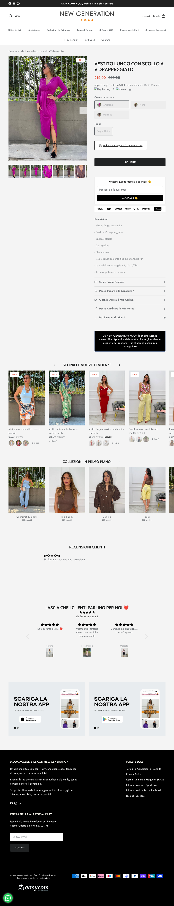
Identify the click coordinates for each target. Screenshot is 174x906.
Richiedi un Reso (135, 796)
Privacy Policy (133, 774)
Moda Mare (34, 30)
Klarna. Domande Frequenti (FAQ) (145, 779)
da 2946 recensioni (87, 616)
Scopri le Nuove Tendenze (87, 365)
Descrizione (101, 219)
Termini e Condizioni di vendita (143, 769)
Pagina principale (16, 51)
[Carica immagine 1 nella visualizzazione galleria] (47, 108)
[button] (28, 636)
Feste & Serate (85, 30)
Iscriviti (20, 847)
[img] (87, 612)
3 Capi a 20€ (106, 30)
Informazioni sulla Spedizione (142, 785)
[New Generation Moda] (87, 16)
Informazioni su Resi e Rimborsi (143, 790)
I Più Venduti (71, 39)
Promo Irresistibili (129, 30)
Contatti (105, 39)
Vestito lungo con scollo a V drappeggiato (45, 51)
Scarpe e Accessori (155, 30)
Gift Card (90, 39)
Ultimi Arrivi (14, 30)
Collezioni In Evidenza (58, 30)
